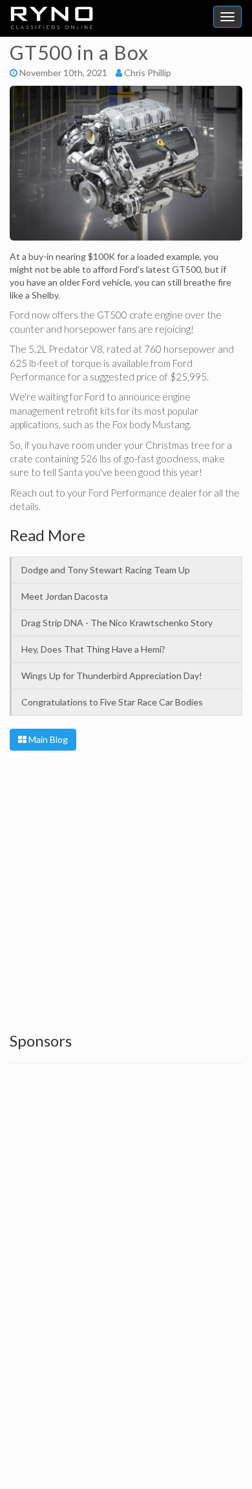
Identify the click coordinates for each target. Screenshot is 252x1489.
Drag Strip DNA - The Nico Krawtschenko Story (117, 622)
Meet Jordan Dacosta (64, 596)
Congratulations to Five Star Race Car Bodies (112, 701)
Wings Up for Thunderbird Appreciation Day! (111, 675)
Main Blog (47, 739)
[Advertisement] (126, 888)
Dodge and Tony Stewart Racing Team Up (105, 569)
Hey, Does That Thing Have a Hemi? (93, 649)
